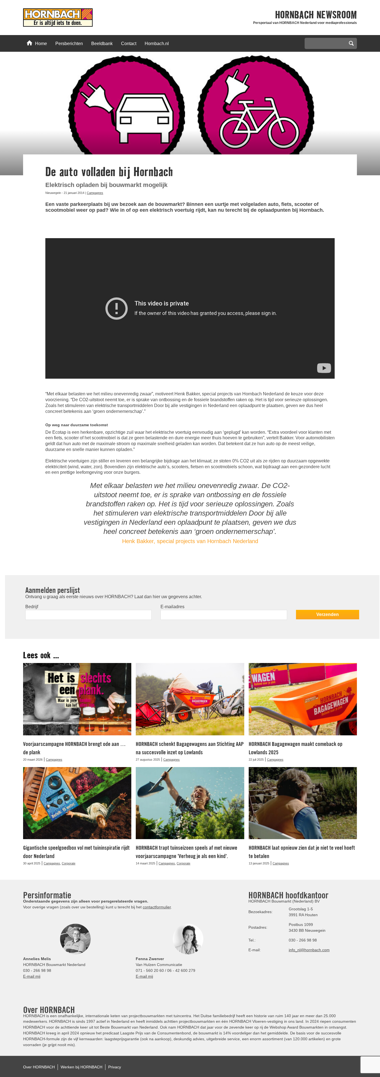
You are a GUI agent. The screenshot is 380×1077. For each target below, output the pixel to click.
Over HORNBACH (39, 1067)
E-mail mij (31, 976)
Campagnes (95, 192)
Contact (128, 43)
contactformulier (157, 907)
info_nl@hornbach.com (309, 950)
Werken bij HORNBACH (81, 1067)
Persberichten (69, 43)
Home (41, 43)
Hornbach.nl (157, 43)
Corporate (68, 863)
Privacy (114, 1067)
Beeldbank (102, 43)
